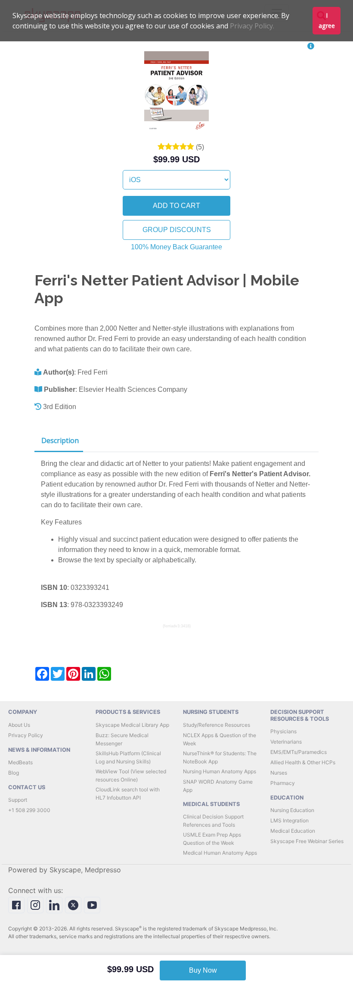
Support (17, 800)
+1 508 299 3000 (29, 810)
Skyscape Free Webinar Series (307, 841)
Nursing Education (292, 810)
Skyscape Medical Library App (132, 725)
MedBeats (20, 762)
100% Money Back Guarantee (176, 247)
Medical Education (292, 831)
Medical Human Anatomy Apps (220, 853)
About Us (19, 725)
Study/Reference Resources (216, 725)
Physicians (283, 731)
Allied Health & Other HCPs (302, 762)
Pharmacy (282, 783)
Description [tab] (60, 440)
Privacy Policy (25, 735)
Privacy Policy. (252, 26)
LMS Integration (289, 820)
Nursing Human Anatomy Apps (219, 771)
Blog (13, 772)
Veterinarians (286, 741)
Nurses (278, 772)
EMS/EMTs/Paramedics (298, 752)
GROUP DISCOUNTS (176, 229)
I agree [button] (327, 20)
